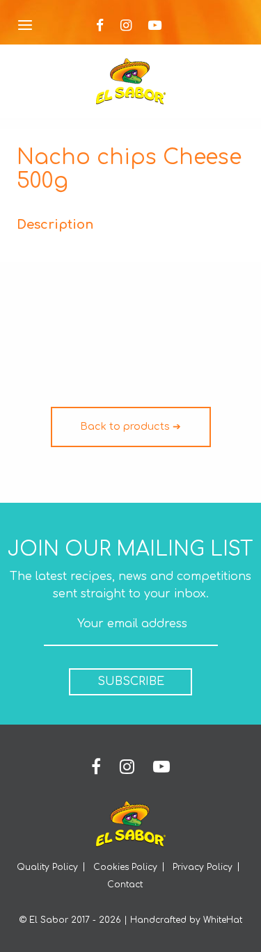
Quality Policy (47, 867)
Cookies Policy (125, 867)
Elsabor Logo (131, 81)
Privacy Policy (202, 867)
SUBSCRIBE (130, 681)
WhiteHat (222, 920)
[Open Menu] (25, 26)
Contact (125, 884)
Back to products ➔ (130, 426)
